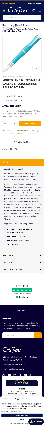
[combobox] (22, 17)
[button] (40, 10)
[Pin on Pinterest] (15, 149)
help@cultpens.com (16, 369)
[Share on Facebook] (10, 149)
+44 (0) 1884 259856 (16, 364)
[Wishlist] (34, 10)
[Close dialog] (38, 379)
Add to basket (30, 123)
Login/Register (34, 3)
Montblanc (8, 77)
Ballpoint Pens (23, 77)
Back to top (21, 310)
